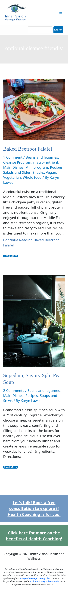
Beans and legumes (42, 157)
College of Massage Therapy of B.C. (35, 578)
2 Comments (13, 390)
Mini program (36, 167)
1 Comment (12, 157)
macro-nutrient (45, 162)
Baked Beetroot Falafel (27, 149)
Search (58, 30)
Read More (10, 256)
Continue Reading (31, 242)
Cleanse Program (17, 162)
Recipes (56, 167)
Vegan (51, 172)
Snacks (38, 172)
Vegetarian (12, 177)
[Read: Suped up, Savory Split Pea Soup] (34, 320)
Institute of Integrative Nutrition (45, 581)
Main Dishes (13, 167)
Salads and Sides (17, 172)
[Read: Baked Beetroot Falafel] (34, 109)
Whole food (32, 177)
